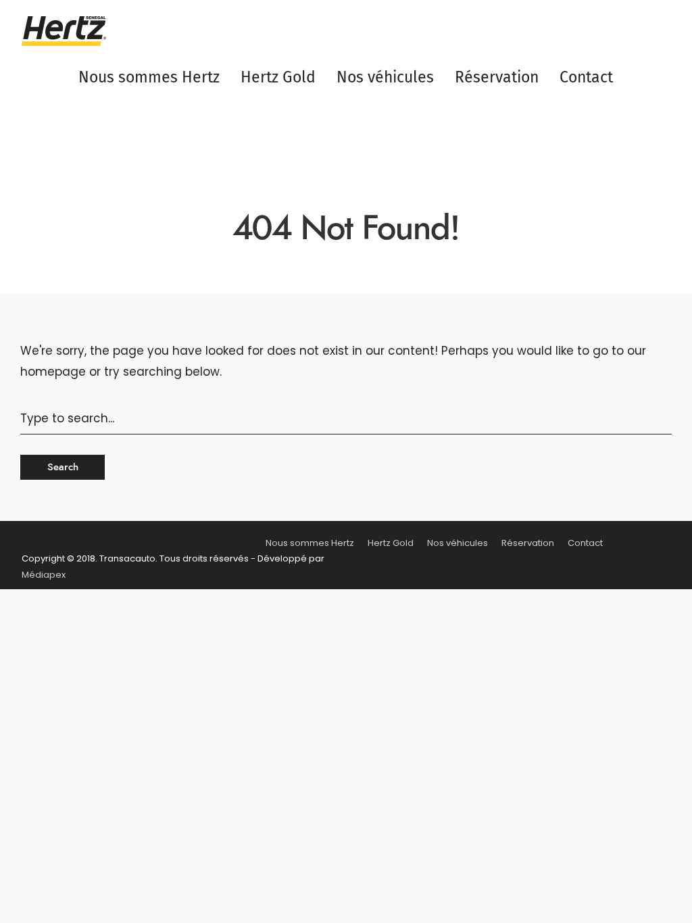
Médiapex (44, 574)
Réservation (497, 77)
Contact (586, 77)
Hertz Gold (278, 77)
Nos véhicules (385, 77)
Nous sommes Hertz (149, 77)
